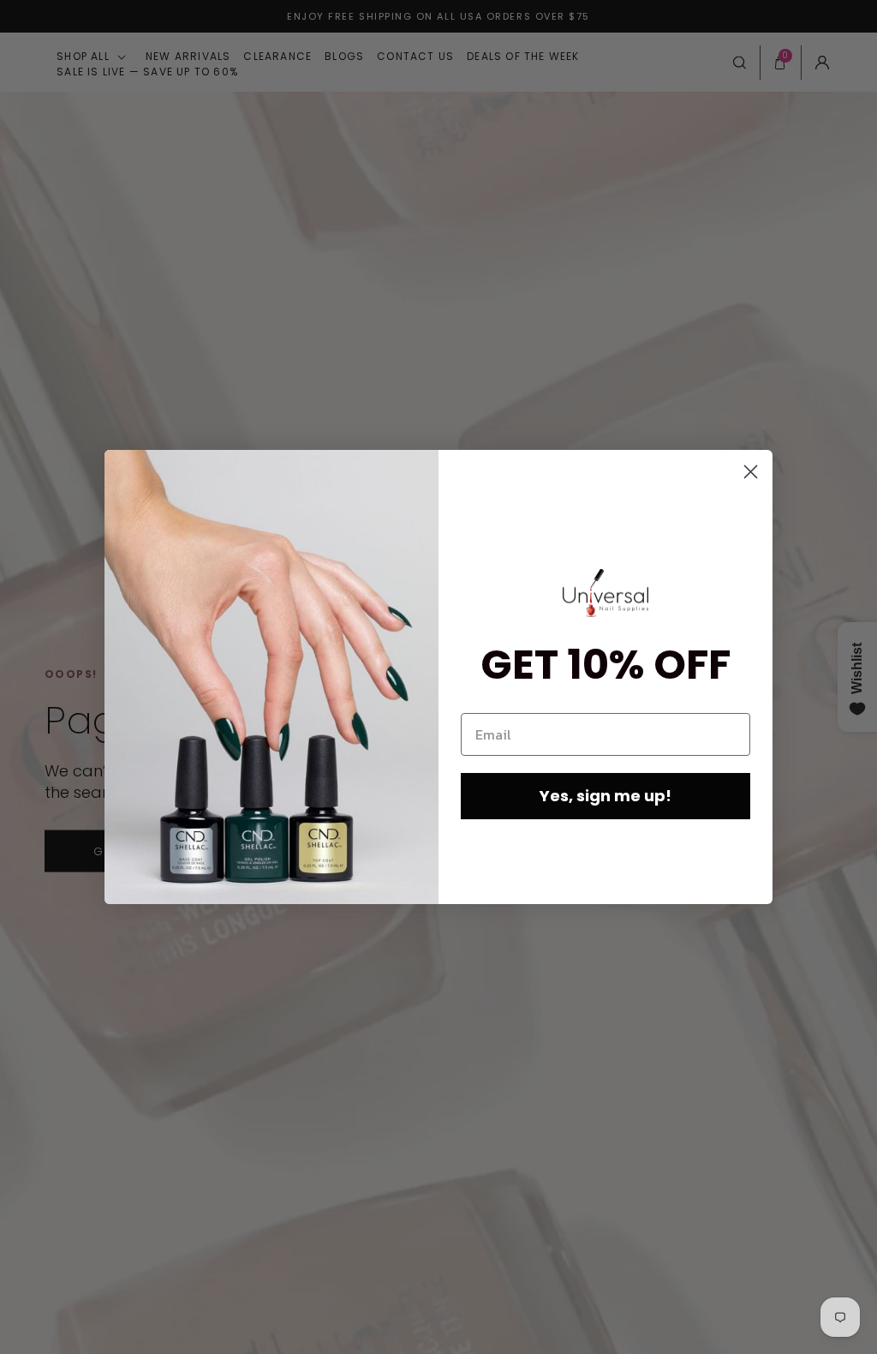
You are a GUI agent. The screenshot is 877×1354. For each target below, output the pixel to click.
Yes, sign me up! (605, 795)
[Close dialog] (751, 472)
